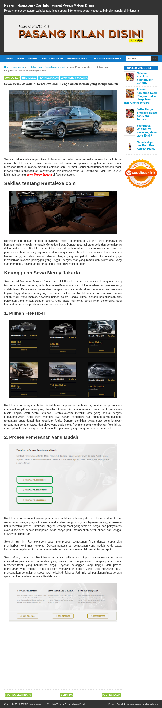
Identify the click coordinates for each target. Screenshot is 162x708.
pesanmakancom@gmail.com (142, 704)
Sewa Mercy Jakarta (74, 78)
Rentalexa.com (49, 78)
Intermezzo (29, 78)
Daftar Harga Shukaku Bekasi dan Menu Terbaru (147, 114)
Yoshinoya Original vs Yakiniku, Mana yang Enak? (147, 130)
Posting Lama (111, 694)
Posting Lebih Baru (18, 694)
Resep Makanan (77, 58)
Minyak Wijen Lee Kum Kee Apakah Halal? (146, 145)
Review (32, 58)
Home (20, 58)
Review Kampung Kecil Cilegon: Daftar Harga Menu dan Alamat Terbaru (140, 96)
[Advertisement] (63, 656)
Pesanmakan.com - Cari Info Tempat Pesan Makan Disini (49, 5)
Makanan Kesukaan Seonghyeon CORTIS (145, 78)
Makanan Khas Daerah (106, 58)
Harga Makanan (52, 58)
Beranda (67, 694)
